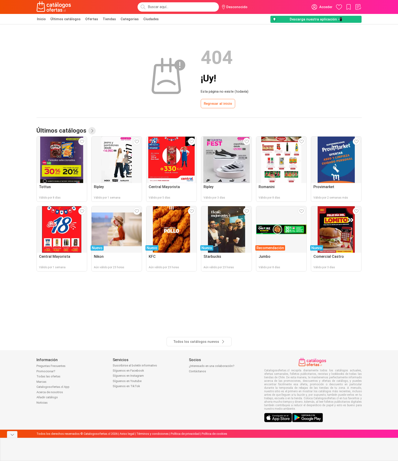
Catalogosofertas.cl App (52, 387)
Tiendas (109, 19)
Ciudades (151, 19)
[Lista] (358, 7)
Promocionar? (45, 371)
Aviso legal (127, 433)
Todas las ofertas (48, 376)
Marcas (41, 381)
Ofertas (91, 19)
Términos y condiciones (152, 433)
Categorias (130, 19)
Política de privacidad (185, 433)
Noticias (42, 402)
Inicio (41, 19)
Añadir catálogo (47, 397)
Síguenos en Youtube (127, 381)
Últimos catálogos (65, 19)
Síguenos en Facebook (128, 370)
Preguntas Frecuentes (51, 366)
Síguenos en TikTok (126, 386)
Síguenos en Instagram (128, 375)
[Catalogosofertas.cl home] (54, 7)
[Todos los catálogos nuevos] (92, 130)
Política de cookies (214, 433)
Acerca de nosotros (49, 392)
